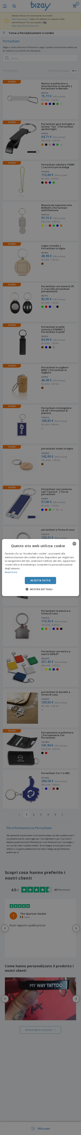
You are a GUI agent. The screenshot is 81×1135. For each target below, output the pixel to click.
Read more (11, 572)
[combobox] (74, 543)
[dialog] (40, 567)
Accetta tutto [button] (40, 580)
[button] (40, 589)
